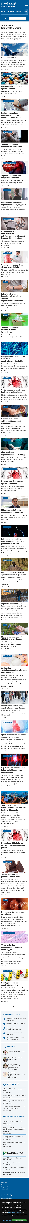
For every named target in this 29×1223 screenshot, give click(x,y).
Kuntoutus (5, 591)
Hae (5, 18)
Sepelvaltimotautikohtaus (9, 163)
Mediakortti (4, 1182)
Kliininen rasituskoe (8, 219)
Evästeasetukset (6, 1220)
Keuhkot (11, 12)
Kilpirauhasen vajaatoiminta (10, 469)
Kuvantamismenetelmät (8, 933)
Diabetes (5, 406)
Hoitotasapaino (7, 190)
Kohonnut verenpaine (8, 101)
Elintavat (5, 315)
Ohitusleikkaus (6, 377)
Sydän (3, 12)
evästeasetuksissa (19, 1215)
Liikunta (5, 281)
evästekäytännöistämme (14, 1212)
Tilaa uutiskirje (5, 1189)
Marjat (5, 624)
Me (2, 1185)
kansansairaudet (7, 45)
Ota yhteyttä (4, 1187)
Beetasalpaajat (6, 74)
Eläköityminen (6, 440)
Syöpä (18, 12)
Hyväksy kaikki (19, 1220)
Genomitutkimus (7, 560)
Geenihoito (6, 344)
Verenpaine (5, 693)
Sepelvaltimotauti (7, 132)
